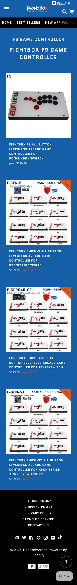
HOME (7, 22)
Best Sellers (28, 22)
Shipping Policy (39, 507)
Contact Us (38, 525)
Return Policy (38, 501)
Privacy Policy (38, 513)
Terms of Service (38, 519)
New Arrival (56, 22)
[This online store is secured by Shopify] (43, 567)
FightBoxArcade (35, 550)
